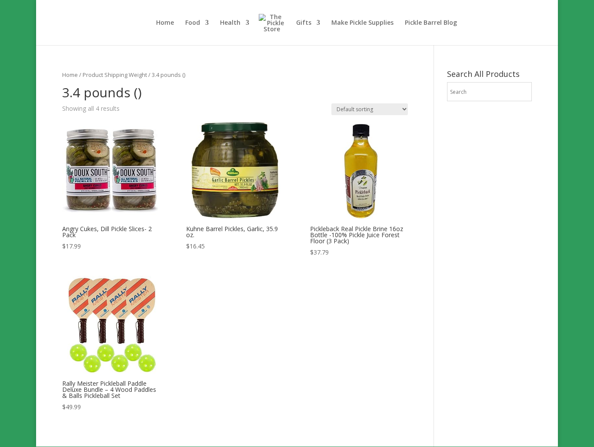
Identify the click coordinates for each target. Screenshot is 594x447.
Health (230, 23)
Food (192, 23)
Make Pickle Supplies (362, 23)
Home (165, 23)
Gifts (303, 23)
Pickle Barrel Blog (431, 23)
